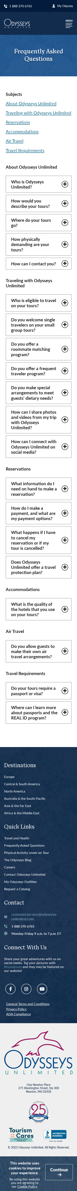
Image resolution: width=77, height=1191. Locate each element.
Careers (9, 867)
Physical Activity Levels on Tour (26, 853)
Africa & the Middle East (21, 813)
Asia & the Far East (17, 806)
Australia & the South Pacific (25, 798)
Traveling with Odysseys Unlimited (38, 113)
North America (14, 791)
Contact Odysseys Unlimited (24, 874)
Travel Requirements (25, 150)
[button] (69, 23)
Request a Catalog (17, 889)
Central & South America (22, 784)
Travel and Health (16, 838)
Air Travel (14, 141)
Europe (9, 777)
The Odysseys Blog (17, 860)
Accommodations (22, 131)
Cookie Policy (27, 1186)
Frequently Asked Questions (24, 845)
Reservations (18, 122)
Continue (59, 1170)
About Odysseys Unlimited (31, 103)
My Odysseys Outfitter (20, 882)
